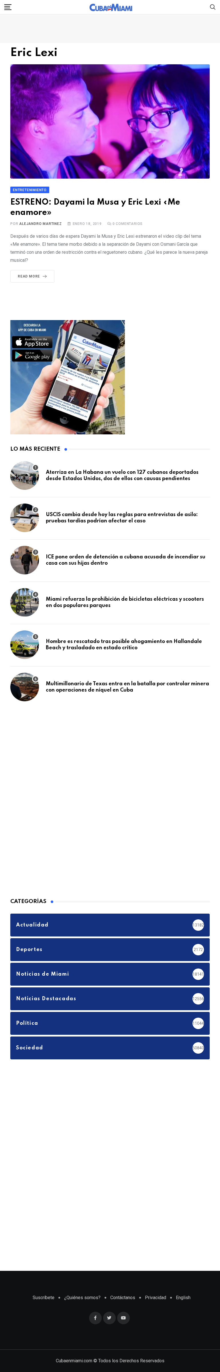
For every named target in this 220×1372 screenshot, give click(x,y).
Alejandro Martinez (40, 224)
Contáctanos (122, 1297)
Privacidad (155, 1297)
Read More (29, 276)
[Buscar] (213, 7)
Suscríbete (43, 1297)
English (183, 1297)
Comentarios (128, 224)
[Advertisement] (53, 798)
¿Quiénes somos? (82, 1297)
